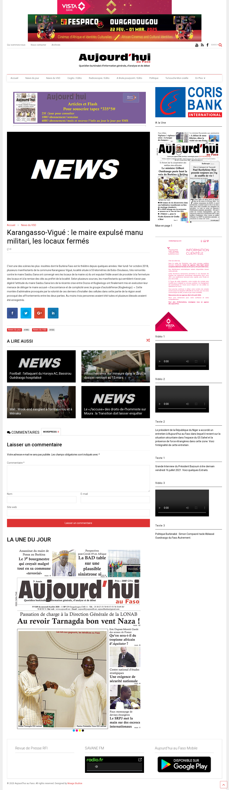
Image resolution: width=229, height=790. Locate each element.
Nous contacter (38, 45)
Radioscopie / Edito (99, 78)
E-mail (84, 493)
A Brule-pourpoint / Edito (129, 78)
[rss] (202, 45)
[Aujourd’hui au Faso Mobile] (184, 764)
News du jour (32, 78)
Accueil (14, 78)
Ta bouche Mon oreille (176, 78)
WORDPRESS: (51, 432)
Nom (9, 493)
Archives (56, 45)
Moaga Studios (74, 783)
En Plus (199, 78)
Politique (153, 78)
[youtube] (196, 45)
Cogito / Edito (74, 78)
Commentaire (16, 462)
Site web (12, 507)
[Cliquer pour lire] (41, 366)
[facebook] (207, 45)
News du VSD (53, 78)
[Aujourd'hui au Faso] (114, 59)
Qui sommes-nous (16, 45)
